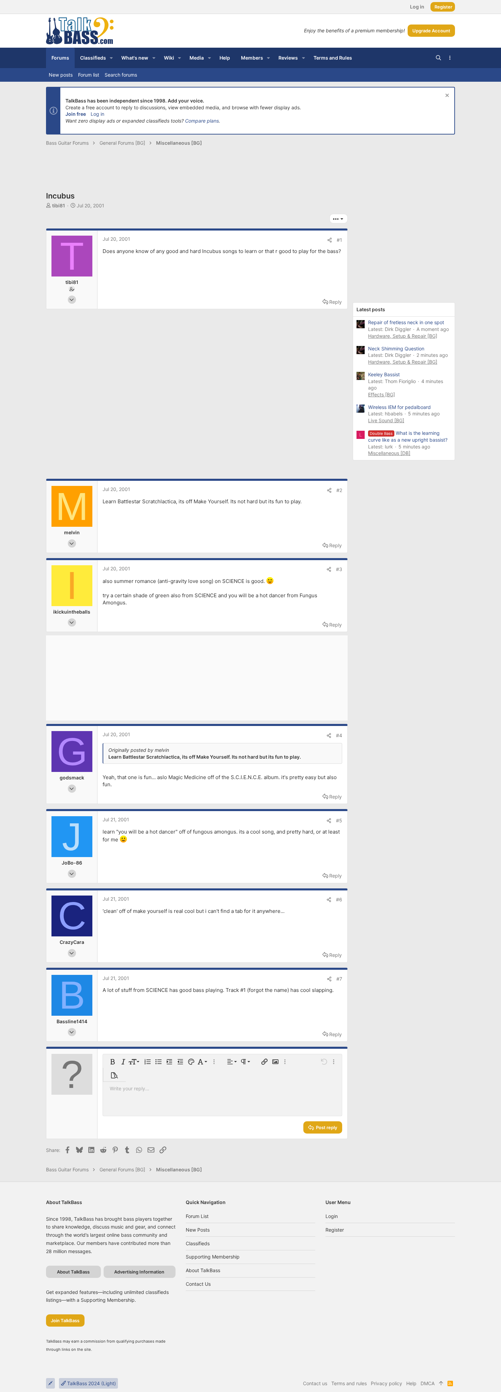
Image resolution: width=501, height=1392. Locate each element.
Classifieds (198, 1243)
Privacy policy (386, 1383)
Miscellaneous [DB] (389, 453)
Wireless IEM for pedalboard (399, 407)
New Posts (198, 1230)
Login (331, 1216)
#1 (339, 240)
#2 (339, 490)
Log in (97, 114)
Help (411, 1383)
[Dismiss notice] (446, 96)
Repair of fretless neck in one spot (406, 322)
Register (334, 1230)
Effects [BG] (381, 394)
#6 (339, 899)
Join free (75, 114)
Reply (335, 302)
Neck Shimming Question (396, 348)
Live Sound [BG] (386, 420)
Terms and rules (349, 1383)
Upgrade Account (431, 30)
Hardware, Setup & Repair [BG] (402, 336)
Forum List (197, 1216)
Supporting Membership (213, 1257)
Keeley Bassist (384, 374)
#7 (339, 979)
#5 (339, 820)
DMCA (428, 1383)
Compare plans (202, 121)
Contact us (198, 1284)
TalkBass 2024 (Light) (91, 1383)
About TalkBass (203, 1270)
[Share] (329, 240)
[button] (111, 58)
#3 (339, 569)
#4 (339, 735)
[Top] (441, 1383)
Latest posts (370, 309)
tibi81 (58, 205)
